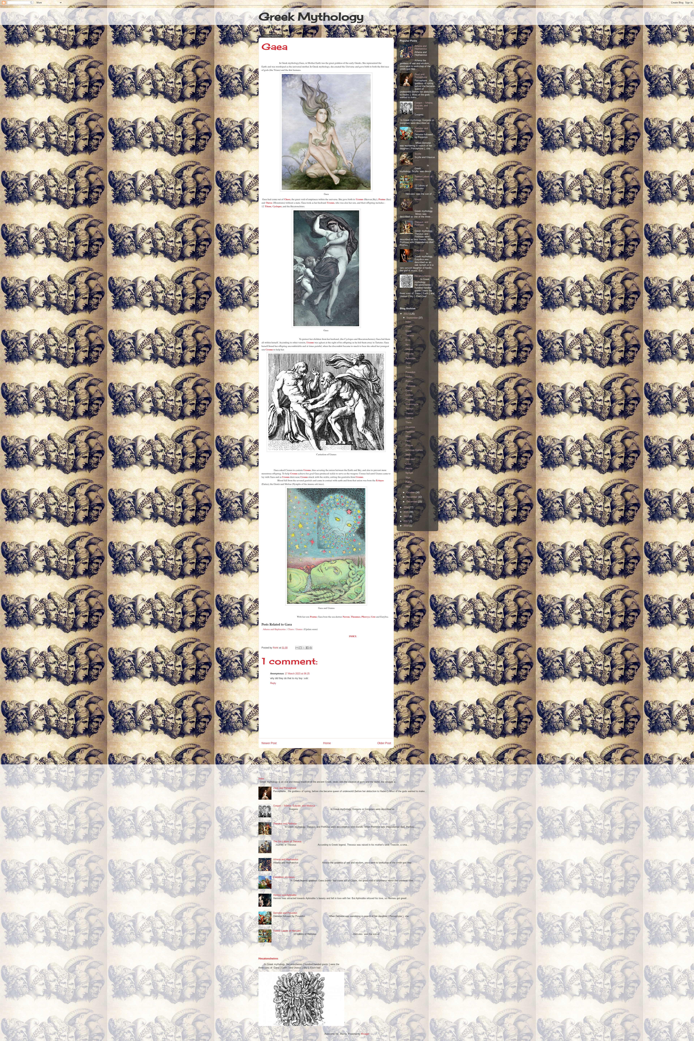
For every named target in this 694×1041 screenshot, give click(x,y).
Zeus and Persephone (421, 76)
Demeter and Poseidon (421, 130)
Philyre (409, 445)
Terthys (409, 408)
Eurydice (419, 250)
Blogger (365, 1034)
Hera (408, 441)
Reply (273, 683)
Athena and (269, 629)
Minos (418, 199)
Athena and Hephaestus (421, 47)
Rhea (408, 436)
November (412, 497)
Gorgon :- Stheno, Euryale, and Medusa (424, 105)
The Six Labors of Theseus (287, 841)
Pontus (409, 381)
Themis (409, 413)
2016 (406, 516)
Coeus (409, 390)
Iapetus (409, 418)
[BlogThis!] (300, 648)
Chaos (291, 629)
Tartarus (410, 335)
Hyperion (410, 431)
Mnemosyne (412, 404)
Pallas (409, 482)
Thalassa (410, 386)
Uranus (299, 629)
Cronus (409, 395)
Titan (408, 363)
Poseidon (410, 372)
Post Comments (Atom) (333, 755)
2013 (406, 313)
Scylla (418, 153)
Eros (408, 340)
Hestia (409, 468)
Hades (409, 376)
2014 (406, 507)
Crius (408, 463)
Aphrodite (410, 358)
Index (408, 321)
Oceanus (410, 427)
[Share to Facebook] (307, 648)
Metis (408, 454)
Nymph (409, 473)
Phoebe (410, 399)
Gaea (408, 331)
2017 (406, 521)
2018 (406, 525)
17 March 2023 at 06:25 (297, 673)
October (410, 492)
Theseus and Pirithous (421, 223)
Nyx (408, 344)
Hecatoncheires (423, 276)
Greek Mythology (311, 16)
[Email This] (297, 648)
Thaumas (355, 616)
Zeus (408, 367)
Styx (408, 477)
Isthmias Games (414, 450)
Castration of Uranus (284, 877)
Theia (408, 422)
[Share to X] (304, 648)
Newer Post (269, 743)
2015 (406, 512)
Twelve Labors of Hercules (423, 178)
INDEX (352, 636)
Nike (408, 486)
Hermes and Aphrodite (284, 895)
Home (327, 743)
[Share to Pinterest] (310, 648)
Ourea (269, 202)
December (412, 501)
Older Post (384, 743)
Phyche (410, 353)
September (412, 317)
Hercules (410, 459)
